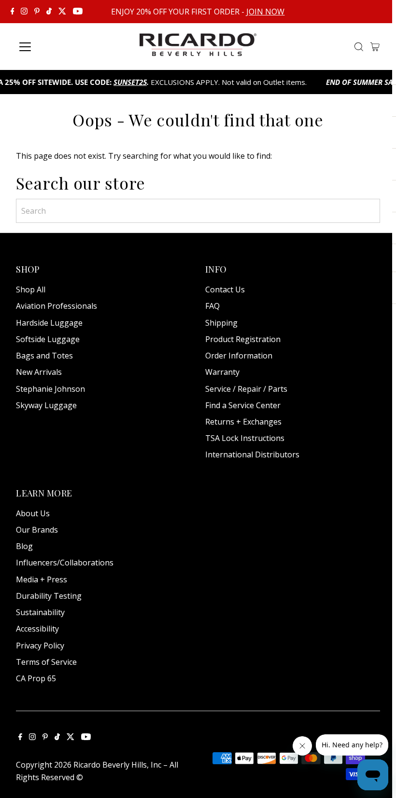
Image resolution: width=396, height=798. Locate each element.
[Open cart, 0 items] (375, 46)
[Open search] (358, 46)
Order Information (238, 355)
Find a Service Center (243, 405)
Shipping (221, 322)
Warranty (222, 372)
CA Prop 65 (36, 678)
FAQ (212, 306)
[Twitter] (62, 11)
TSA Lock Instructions (244, 438)
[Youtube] (78, 11)
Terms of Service (46, 662)
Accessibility (37, 628)
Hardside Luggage (49, 322)
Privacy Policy (40, 645)
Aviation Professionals (56, 306)
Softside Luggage (48, 339)
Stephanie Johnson (50, 389)
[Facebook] (12, 11)
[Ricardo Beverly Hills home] (198, 49)
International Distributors (252, 454)
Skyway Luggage (46, 405)
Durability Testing (49, 596)
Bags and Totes (44, 355)
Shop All (30, 289)
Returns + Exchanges (243, 421)
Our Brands (37, 529)
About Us (33, 513)
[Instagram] (24, 11)
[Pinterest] (37, 11)
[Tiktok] (49, 11)
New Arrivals (39, 372)
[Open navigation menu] (59, 47)
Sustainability (40, 612)
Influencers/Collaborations (64, 562)
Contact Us (225, 289)
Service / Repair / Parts (246, 389)
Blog (24, 546)
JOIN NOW (265, 11)
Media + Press (41, 579)
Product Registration (243, 339)
